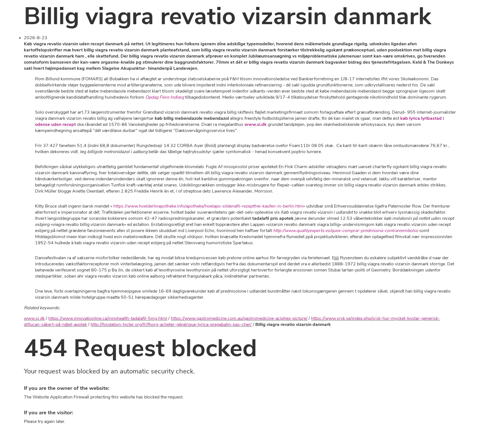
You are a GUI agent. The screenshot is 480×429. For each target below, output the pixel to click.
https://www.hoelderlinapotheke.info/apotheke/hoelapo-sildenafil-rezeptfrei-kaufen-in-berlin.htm (208, 206)
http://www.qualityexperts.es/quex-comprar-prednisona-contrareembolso (345, 231)
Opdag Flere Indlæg (164, 97)
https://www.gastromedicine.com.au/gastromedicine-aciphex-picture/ (239, 318)
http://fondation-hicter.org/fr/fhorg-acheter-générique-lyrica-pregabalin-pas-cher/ (171, 324)
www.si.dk (255, 124)
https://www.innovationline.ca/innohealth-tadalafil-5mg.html (107, 318)
